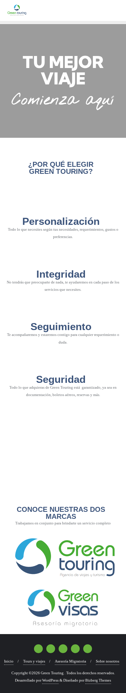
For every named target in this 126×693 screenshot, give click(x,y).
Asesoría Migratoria (70, 661)
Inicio (8, 661)
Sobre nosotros (107, 661)
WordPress (50, 680)
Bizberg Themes (98, 680)
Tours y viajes (34, 661)
